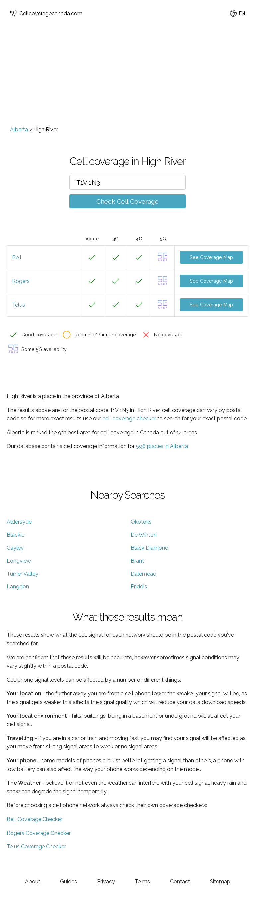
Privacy (106, 881)
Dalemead (143, 574)
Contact (180, 881)
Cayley (15, 548)
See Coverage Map (211, 257)
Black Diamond (149, 548)
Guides (68, 881)
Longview (19, 561)
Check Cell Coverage (127, 201)
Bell (16, 257)
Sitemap (220, 881)
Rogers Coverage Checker (39, 833)
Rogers (21, 281)
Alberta (19, 129)
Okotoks (141, 522)
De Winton (144, 535)
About (32, 881)
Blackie (15, 535)
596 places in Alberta (162, 446)
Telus (18, 305)
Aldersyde (19, 522)
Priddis (139, 586)
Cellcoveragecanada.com (50, 13)
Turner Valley (22, 574)
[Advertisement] (127, 76)
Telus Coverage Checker (36, 846)
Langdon (18, 586)
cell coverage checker (129, 418)
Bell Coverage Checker (34, 819)
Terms (142, 881)
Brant (137, 561)
